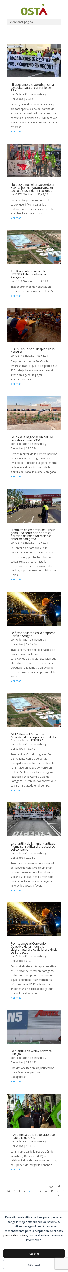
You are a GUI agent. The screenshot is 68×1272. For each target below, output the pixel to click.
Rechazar (34, 1264)
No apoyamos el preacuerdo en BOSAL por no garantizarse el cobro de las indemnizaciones (33, 188)
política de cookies (15, 1235)
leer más (16, 131)
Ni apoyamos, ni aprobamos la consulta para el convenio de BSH (32, 88)
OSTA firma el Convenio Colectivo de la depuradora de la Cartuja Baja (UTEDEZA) (33, 737)
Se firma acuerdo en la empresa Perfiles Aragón (33, 634)
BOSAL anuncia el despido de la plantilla (33, 350)
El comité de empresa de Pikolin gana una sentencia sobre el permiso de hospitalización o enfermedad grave (33, 534)
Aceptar (34, 1253)
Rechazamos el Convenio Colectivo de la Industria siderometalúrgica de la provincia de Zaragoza (34, 948)
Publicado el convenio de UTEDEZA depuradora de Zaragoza (28, 274)
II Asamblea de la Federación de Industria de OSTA (33, 1136)
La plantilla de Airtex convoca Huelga (31, 1052)
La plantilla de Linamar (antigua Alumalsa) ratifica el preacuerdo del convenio (33, 846)
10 (52, 1190)
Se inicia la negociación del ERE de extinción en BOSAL (32, 438)
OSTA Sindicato (24, 194)
